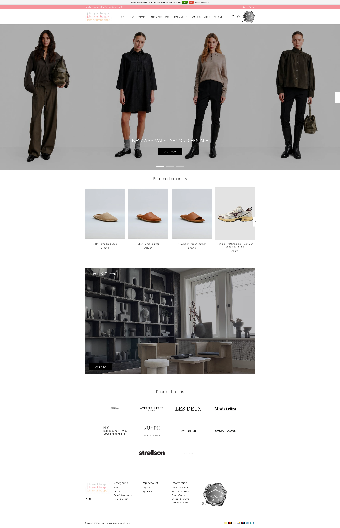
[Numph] (151, 431)
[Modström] (225, 409)
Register (146, 487)
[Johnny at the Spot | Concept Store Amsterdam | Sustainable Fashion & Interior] (98, 16)
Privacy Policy (178, 495)
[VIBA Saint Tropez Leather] (192, 213)
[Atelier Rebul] (151, 409)
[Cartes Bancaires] (252, 523)
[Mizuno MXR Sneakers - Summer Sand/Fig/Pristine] (235, 213)
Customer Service (180, 502)
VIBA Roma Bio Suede (105, 243)
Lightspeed (126, 523)
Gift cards (196, 17)
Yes (184, 2)
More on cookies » (202, 2)
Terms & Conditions (181, 491)
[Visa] (234, 523)
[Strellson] (151, 453)
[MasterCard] (230, 523)
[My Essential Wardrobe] (114, 431)
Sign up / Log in (248, 7)
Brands (207, 17)
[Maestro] (243, 523)
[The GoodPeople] (188, 453)
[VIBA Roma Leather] (148, 213)
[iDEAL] (225, 523)
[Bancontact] (238, 523)
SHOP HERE (170, 151)
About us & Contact (181, 487)
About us (218, 17)
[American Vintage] (114, 409)
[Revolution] (188, 431)
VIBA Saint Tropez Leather (191, 243)
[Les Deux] (188, 409)
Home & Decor (121, 499)
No (191, 2)
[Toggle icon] (233, 16)
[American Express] (247, 523)
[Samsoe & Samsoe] (225, 431)
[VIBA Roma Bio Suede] (105, 213)
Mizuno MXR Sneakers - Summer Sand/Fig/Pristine (235, 245)
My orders (147, 491)
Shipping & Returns (180, 499)
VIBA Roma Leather (148, 243)
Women (117, 491)
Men (116, 487)
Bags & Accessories (159, 17)
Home (123, 17)
